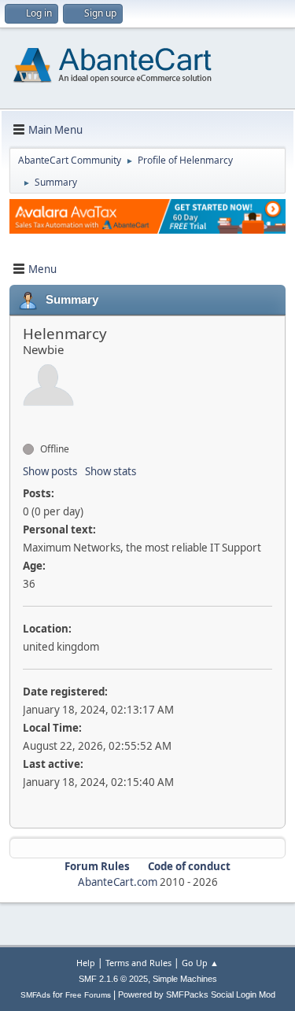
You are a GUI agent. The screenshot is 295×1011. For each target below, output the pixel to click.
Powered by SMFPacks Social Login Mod (196, 994)
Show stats (110, 471)
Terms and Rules (138, 963)
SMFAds (35, 995)
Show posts (50, 471)
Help (85, 963)
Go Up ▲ (200, 963)
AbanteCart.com (117, 882)
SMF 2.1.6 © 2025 (113, 978)
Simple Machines (185, 978)
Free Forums (88, 995)
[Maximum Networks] (29, 421)
